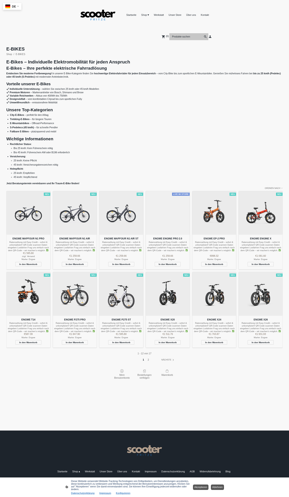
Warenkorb (167, 375)
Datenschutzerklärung (83, 493)
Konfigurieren (123, 493)
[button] (205, 36)
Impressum (105, 493)
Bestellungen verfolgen (144, 376)
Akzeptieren (200, 487)
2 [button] (148, 360)
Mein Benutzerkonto (122, 376)
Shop (9, 54)
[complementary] (12, 6)
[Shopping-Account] (210, 36)
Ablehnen (217, 487)
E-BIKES (20, 54)
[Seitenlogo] (98, 15)
